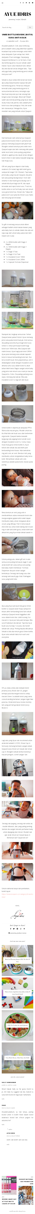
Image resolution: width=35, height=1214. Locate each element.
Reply (3, 1099)
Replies (10, 1129)
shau (4, 1105)
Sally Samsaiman (9, 1082)
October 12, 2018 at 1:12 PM (9, 1085)
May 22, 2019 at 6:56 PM (13, 1136)
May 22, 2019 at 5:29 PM (8, 1108)
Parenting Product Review (18, 933)
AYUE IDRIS (17, 14)
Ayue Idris (11, 1133)
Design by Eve (22, 1211)
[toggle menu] (2, 3)
